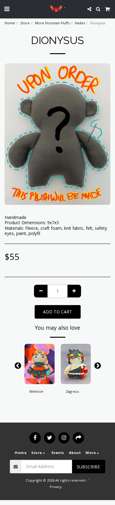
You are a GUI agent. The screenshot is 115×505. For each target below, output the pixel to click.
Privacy (56, 486)
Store (25, 23)
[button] (7, 8)
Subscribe (88, 467)
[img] (40, 364)
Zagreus (72, 391)
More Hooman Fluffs (52, 23)
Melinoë (36, 391)
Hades (80, 23)
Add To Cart (39, 380)
